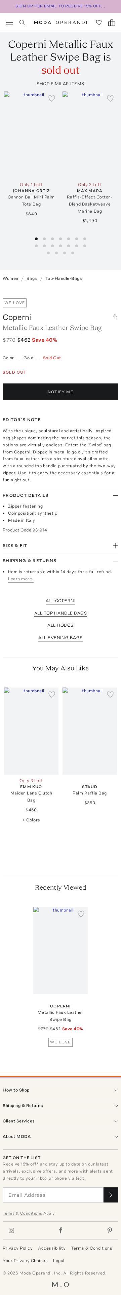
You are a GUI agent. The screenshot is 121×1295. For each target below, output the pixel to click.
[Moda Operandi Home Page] (60, 22)
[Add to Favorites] (52, 98)
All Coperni (61, 600)
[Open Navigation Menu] (9, 22)
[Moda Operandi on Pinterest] (109, 1230)
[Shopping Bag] (112, 22)
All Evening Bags (60, 637)
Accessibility (52, 1248)
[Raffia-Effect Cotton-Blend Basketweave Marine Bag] (90, 135)
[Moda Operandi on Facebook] (60, 1230)
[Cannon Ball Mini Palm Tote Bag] (31, 135)
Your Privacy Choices (25, 1260)
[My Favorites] (98, 22)
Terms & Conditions (91, 1248)
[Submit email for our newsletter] (111, 1194)
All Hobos (60, 625)
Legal (59, 1260)
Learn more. (21, 578)
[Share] (115, 317)
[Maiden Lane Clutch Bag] (31, 731)
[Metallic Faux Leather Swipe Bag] (60, 950)
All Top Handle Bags (60, 613)
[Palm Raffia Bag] (90, 731)
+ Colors (31, 819)
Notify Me (60, 392)
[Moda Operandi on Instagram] (11, 1230)
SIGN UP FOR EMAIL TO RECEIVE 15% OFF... (60, 6)
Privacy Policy (18, 1248)
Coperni (17, 317)
